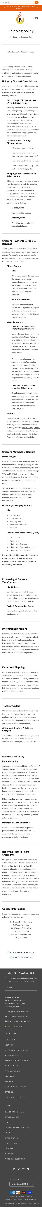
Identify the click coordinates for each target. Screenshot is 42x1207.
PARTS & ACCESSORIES (15, 1159)
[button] (4, 17)
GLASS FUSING (11, 1143)
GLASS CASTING (12, 1138)
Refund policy (9, 1203)
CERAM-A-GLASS (12, 1117)
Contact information (30, 1199)
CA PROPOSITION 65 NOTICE (17, 1050)
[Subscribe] (34, 988)
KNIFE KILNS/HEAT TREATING (17, 1127)
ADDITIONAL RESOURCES (15, 1087)
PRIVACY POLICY (12, 1066)
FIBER (7, 1133)
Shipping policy (21, 1203)
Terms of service (33, 1203)
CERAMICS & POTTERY (14, 1112)
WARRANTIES (10, 1076)
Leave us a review (15, 1026)
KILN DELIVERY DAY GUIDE (22, 952)
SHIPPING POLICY (12, 1055)
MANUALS (9, 1081)
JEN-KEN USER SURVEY (15, 1097)
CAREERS (9, 1092)
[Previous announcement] (4, 7)
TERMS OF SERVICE (13, 1071)
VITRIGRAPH (10, 1154)
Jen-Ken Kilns (19, 1196)
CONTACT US (10, 1040)
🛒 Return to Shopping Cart (21, 37)
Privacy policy (17, 1199)
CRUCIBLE (9, 1148)
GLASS (7, 1122)
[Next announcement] (37, 7)
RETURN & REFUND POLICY (16, 1061)
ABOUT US (9, 1045)
